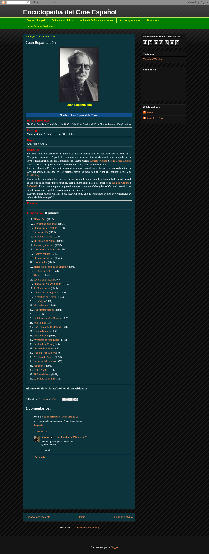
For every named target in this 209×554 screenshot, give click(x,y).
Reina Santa (39, 322)
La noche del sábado (44, 361)
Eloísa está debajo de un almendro (51, 266)
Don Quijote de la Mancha (47, 327)
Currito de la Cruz (42, 236)
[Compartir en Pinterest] (76, 399)
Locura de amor (41, 331)
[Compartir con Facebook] (73, 399)
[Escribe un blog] (67, 399)
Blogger (114, 547)
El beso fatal (39, 219)
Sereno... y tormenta (43, 245)
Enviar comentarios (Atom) (86, 527)
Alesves (45, 437)
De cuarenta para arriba (45, 223)
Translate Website (152, 59)
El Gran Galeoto (41, 374)
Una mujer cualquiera (44, 352)
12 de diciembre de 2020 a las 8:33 (70, 437)
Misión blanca (40, 305)
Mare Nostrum (40, 335)
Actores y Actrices (130, 20)
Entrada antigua (123, 517)
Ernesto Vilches (98, 160)
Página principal (36, 20)
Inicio (82, 517)
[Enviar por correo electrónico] (64, 399)
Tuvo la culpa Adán (43, 279)
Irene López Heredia (120, 160)
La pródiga (39, 301)
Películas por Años (62, 20)
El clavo (37, 275)
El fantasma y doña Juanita (47, 283)
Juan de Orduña (120, 182)
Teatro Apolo (40, 370)
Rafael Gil (32, 186)
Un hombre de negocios (45, 292)
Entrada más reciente (38, 517)
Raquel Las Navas (155, 118)
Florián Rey (33, 175)
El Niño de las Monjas (44, 240)
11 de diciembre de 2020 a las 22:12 (61, 417)
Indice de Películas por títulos (96, 20)
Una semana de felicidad (46, 249)
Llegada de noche (42, 348)
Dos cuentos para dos (44, 309)
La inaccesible (40, 232)
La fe (36, 314)
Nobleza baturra (41, 253)
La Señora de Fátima (44, 378)
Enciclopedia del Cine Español (70, 12)
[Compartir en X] (70, 399)
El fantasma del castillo (45, 228)
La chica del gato (42, 271)
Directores (153, 20)
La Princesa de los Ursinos (47, 318)
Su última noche (41, 288)
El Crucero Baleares (43, 258)
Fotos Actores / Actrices (40, 26)
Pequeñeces (39, 365)
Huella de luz (40, 262)
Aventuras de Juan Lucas (46, 339)
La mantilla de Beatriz (44, 297)
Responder (38, 425)
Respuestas (42, 431)
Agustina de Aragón (43, 357)
